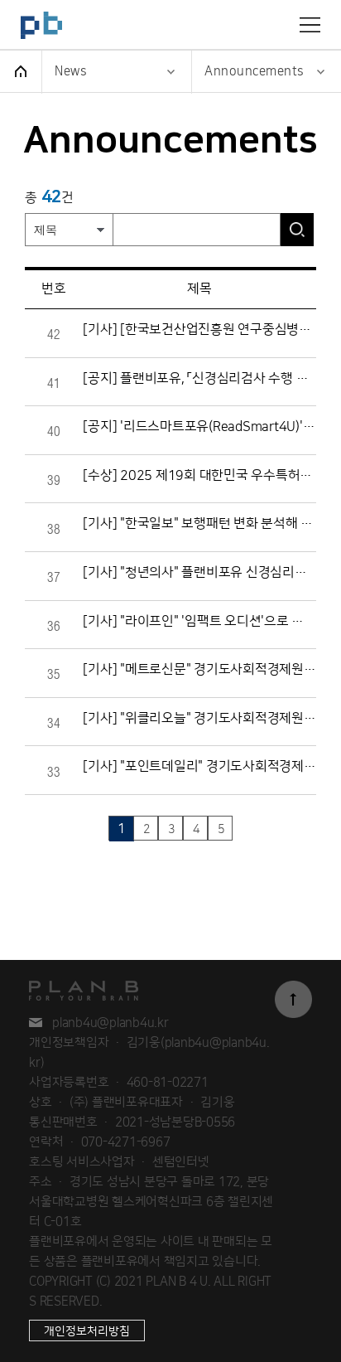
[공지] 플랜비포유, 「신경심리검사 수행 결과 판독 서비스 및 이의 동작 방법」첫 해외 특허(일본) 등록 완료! (199, 378)
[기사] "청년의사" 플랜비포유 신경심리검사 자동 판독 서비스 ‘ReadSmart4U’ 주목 (199, 572)
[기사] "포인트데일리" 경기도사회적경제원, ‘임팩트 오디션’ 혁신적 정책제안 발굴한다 (199, 766)
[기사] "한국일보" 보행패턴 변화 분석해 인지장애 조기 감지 (199, 523)
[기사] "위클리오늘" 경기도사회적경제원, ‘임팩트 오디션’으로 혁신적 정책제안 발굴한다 (199, 718)
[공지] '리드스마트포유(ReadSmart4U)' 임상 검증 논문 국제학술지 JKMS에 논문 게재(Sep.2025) (199, 426)
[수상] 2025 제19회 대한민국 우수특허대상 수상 (199, 475)
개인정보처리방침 (87, 1331)
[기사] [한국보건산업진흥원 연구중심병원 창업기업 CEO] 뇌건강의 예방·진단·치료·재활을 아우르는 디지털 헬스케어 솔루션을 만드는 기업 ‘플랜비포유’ (199, 329)
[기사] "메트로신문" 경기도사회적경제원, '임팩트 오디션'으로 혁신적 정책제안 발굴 (199, 669)
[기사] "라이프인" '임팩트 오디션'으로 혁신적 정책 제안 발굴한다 (199, 621)
